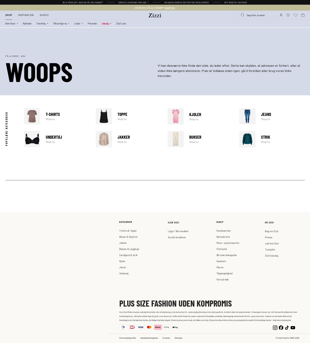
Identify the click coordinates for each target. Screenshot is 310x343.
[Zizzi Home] (155, 15)
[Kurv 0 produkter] (302, 15)
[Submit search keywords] (243, 15)
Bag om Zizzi (271, 231)
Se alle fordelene (177, 237)
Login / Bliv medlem (178, 231)
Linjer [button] (77, 23)
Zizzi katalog (271, 255)
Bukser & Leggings (129, 248)
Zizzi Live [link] (121, 23)
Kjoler (200, 116)
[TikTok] (287, 327)
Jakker (128, 139)
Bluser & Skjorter (128, 236)
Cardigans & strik (128, 255)
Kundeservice (224, 230)
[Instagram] (275, 327)
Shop (8, 15)
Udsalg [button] (105, 23)
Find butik (222, 248)
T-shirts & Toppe (128, 230)
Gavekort (221, 261)
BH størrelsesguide (227, 255)
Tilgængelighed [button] (225, 273)
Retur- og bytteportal (228, 242)
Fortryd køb (223, 279)
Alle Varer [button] (10, 23)
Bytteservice (223, 236)
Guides (44, 15)
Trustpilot (270, 249)
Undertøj (56, 139)
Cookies (166, 337)
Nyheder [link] (27, 23)
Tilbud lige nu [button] (60, 23)
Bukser (200, 139)
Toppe (128, 116)
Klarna (220, 267)
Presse (268, 237)
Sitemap (178, 337)
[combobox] (256, 15)
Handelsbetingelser (149, 337)
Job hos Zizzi (272, 243)
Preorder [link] (92, 23)
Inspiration (26, 15)
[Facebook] (281, 327)
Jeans (272, 116)
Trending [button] (41, 23)
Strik (272, 139)
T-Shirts (56, 116)
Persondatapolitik (127, 337)
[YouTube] (293, 327)
